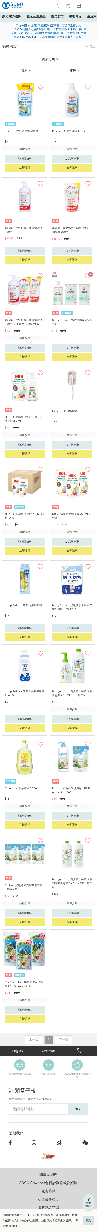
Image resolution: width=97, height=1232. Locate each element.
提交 (78, 1109)
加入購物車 (25, 158)
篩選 (24, 70)
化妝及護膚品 (36, 16)
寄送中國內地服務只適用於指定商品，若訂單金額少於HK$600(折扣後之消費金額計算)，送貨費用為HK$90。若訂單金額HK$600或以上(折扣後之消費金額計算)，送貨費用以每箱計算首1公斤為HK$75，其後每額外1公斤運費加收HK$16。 (49, 31)
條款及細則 (48, 1174)
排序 (73, 70)
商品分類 (48, 59)
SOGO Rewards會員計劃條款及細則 (48, 1182)
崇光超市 (57, 16)
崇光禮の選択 (11, 16)
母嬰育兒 (75, 16)
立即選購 (24, 167)
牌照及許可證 (48, 1207)
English (17, 1051)
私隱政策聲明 (48, 1199)
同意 (88, 1220)
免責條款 (48, 1191)
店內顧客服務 (48, 1050)
